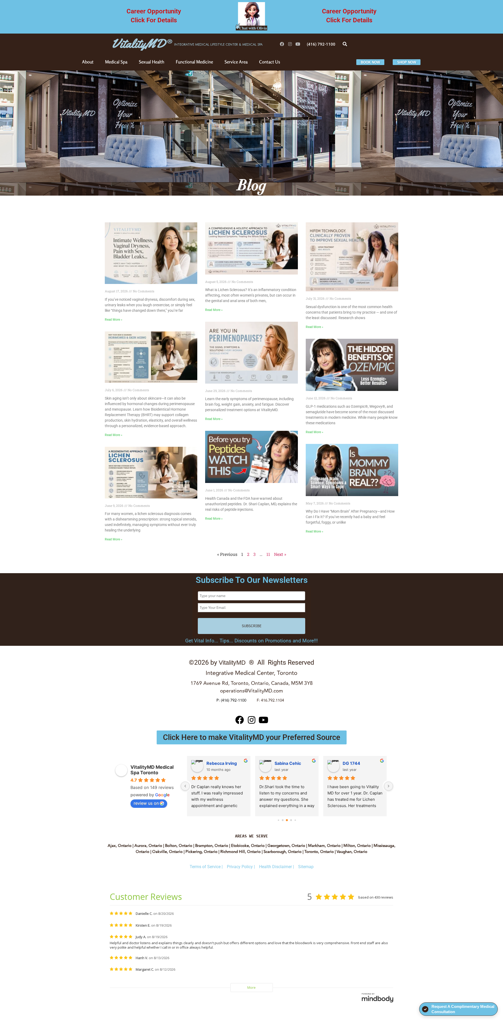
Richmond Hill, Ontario (240, 852)
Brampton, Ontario (211, 846)
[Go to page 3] (278, 820)
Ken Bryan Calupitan (362, 763)
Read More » (113, 319)
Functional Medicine (194, 62)
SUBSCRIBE (251, 626)
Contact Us (269, 62)
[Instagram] (290, 44)
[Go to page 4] (283, 820)
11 (268, 554)
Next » (280, 554)
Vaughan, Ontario (352, 852)
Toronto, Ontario (319, 852)
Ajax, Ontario (120, 846)
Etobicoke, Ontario (248, 846)
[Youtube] (298, 44)
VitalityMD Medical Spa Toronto (152, 769)
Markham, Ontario (324, 846)
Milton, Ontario (357, 846)
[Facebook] (282, 44)
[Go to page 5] (287, 820)
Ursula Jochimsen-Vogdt (294, 763)
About (88, 62)
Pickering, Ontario (201, 852)
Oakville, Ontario (167, 852)
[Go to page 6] (291, 820)
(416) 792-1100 (233, 700)
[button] (345, 44)
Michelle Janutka (223, 763)
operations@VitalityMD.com (251, 691)
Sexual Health (151, 62)
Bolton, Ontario (178, 846)
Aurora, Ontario (148, 846)
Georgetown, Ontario (285, 846)
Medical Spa (116, 62)
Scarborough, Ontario (283, 852)
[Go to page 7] (295, 820)
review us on (146, 803)
